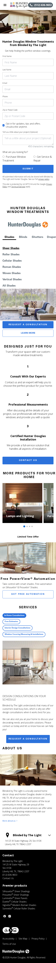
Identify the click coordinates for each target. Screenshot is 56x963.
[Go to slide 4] (32, 526)
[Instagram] (9, 916)
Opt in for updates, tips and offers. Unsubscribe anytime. (23, 125)
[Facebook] (4, 916)
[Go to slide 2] (27, 526)
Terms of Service (18, 186)
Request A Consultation (28, 325)
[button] (5, 5)
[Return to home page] (19, 5)
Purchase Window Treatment (14, 158)
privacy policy (43, 179)
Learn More (28, 333)
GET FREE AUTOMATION (28, 594)
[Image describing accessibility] (10, 930)
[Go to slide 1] (24, 526)
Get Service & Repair (42, 158)
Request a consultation (28, 739)
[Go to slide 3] (29, 526)
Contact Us (28, 460)
